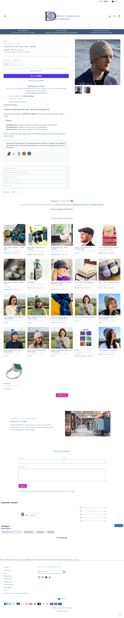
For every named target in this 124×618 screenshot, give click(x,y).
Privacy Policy (54, 491)
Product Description (10, 105)
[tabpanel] (62, 544)
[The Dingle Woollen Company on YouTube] (46, 577)
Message (22, 467)
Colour (7, 60)
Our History (7, 570)
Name (21, 458)
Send (22, 486)
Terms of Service (66, 491)
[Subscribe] (64, 571)
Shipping (14, 52)
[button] (93, 508)
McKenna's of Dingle (12, 44)
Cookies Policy (8, 581)
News (5, 590)
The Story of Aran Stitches (17, 172)
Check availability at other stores (18, 101)
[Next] (119, 90)
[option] (23, 31)
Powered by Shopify (62, 611)
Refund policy (8, 579)
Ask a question (11, 181)
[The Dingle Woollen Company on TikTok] (50, 577)
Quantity (17, 60)
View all (62, 395)
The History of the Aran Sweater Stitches (16, 593)
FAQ (5, 573)
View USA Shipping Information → (36, 93)
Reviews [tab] (6, 526)
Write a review (118, 525)
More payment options (36, 80)
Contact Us (7, 567)
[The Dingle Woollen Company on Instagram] (39, 577)
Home (5, 41)
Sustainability (11, 168)
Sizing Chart (10, 177)
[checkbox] (50, 532)
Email (64, 458)
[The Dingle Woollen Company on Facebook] (43, 577)
